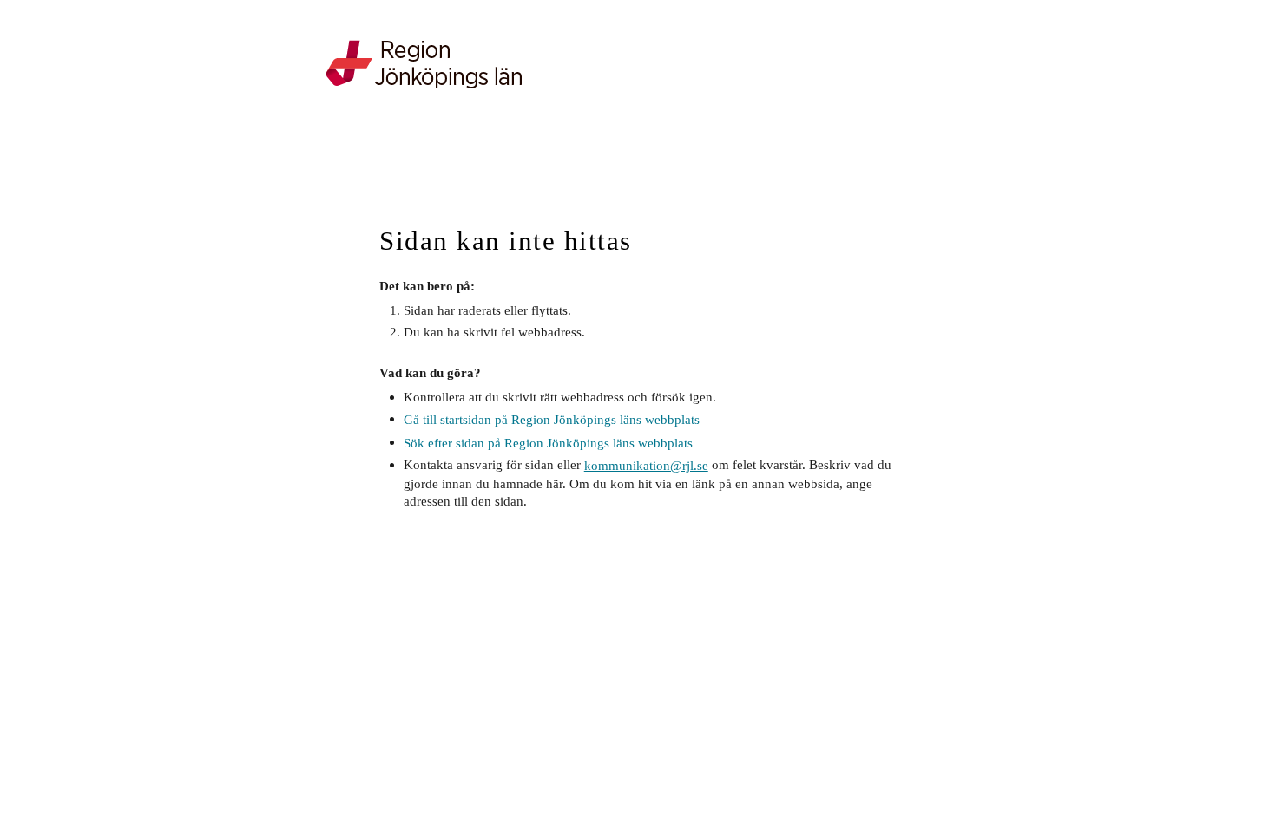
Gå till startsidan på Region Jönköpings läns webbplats (552, 419)
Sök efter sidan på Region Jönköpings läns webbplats (548, 442)
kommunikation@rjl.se (646, 465)
